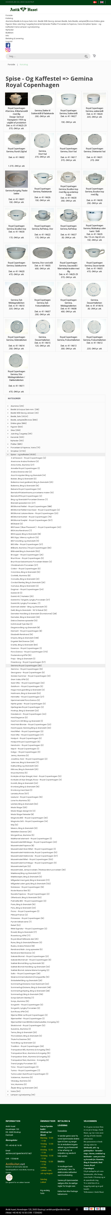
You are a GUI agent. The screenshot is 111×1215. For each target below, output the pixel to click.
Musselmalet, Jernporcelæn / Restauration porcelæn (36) (38, 869)
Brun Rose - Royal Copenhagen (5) (27, 558)
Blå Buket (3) (17, 523)
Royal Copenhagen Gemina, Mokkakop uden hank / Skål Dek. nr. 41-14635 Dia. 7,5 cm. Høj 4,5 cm (94, 231)
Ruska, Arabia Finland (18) (23, 946)
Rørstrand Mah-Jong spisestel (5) (26, 949)
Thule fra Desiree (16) (21, 1039)
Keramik (38, 24)
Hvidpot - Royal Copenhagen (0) (26, 738)
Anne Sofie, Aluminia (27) (22, 464)
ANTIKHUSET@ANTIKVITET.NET (19, 1153)
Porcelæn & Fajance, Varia (70, 24)
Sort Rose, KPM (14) (20, 1011)
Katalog (9, 18)
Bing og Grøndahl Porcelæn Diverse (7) (29, 499)
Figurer (9, 24)
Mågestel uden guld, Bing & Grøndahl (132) (31, 883)
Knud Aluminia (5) (19, 772)
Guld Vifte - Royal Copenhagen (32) (28, 683)
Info (7, 35)
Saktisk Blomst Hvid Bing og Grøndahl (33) (30, 966)
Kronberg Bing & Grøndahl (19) (25, 786)
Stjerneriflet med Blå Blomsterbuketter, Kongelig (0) (35, 1022)
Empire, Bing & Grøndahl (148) (25, 638)
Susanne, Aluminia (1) (21, 1029)
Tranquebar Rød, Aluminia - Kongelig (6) (30, 1060)
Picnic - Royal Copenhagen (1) (25, 911)
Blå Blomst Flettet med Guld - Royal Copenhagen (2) (35, 510)
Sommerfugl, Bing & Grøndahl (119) (27, 994)
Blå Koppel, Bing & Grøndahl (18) (26, 534)
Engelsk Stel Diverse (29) (22, 641)
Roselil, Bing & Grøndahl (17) (24, 932)
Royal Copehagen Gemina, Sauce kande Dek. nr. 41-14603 (94, 266)
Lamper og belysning (29, 27)
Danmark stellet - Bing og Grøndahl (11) (29, 606)
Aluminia (10, 21)
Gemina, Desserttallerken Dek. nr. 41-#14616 (94, 303)
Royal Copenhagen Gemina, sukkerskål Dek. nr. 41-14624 (94, 111)
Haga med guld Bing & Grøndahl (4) (28, 689)
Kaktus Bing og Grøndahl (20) (24, 765)
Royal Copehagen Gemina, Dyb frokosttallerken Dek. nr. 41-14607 (43, 306)
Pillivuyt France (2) (19, 914)
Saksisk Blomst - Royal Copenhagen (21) (30, 956)
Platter (54, 24)
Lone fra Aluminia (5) (20, 800)
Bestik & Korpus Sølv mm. (26, 21)
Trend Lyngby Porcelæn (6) (23, 1063)
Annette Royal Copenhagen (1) (25, 468)
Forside (9, 15)
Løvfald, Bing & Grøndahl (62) (24, 804)
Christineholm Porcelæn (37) (24, 565)
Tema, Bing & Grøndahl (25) (24, 1032)
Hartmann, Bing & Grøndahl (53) (26, 693)
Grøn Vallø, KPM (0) (20, 679)
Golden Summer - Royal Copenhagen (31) (30, 676)
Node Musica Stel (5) (20, 890)
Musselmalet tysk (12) (21, 866)
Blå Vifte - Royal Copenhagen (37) (27, 544)
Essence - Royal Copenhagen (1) (26, 648)
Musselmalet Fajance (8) (22, 845)
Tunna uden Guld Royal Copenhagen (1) (29, 1074)
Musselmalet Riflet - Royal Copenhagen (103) (32, 859)
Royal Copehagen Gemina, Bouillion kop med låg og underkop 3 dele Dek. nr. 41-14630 (68, 192)
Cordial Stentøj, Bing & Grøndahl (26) (28, 582)
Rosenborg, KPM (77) (20, 935)
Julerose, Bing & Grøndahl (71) (25, 762)
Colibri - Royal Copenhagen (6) (25, 568)
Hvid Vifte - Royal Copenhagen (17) (27, 734)
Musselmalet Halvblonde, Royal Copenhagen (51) (34, 852)
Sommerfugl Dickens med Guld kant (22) (30, 984)
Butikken (9, 32)
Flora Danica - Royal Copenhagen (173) (29, 651)
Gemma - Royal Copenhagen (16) (27, 669)
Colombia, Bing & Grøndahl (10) (25, 572)
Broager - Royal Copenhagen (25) (27, 554)
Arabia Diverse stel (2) (21, 471)
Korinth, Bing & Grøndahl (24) (24, 783)
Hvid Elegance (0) (19, 717)
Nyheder (46, 24)
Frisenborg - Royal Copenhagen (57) (28, 662)
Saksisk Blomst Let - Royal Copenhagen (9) (31, 959)
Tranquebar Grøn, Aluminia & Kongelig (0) (30, 1056)
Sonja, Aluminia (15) (20, 1001)
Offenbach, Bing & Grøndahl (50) (26, 897)
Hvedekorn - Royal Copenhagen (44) (28, 714)
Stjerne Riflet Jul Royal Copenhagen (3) (29, 1015)
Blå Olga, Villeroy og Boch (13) (25, 537)
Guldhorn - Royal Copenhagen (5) (27, 686)
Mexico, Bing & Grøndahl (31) (24, 828)
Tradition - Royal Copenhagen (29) (27, 1046)
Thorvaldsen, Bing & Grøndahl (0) (26, 1035)
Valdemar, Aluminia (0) (22, 1077)
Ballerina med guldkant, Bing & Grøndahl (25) (32, 482)
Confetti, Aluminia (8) (20, 575)
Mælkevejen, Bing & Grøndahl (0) (26, 876)
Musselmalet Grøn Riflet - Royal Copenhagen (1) (33, 849)
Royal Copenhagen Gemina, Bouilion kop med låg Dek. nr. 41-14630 (94, 194)
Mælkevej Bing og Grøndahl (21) (26, 873)
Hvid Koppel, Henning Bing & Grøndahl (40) (31, 728)
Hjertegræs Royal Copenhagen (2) (27, 707)
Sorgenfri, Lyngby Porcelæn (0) (25, 1008)
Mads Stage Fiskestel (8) (22, 814)
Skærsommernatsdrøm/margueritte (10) (30, 977)
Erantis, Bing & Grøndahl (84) (24, 644)
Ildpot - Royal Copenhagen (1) (25, 748)
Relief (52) (16, 925)
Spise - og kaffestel (20, 454)
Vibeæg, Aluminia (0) (21, 1081)
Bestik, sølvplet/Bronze (83, 21)
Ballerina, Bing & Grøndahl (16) (25, 485)
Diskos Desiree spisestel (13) (24, 620)
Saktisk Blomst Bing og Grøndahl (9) (27, 963)
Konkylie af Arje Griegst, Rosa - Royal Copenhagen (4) (36, 779)
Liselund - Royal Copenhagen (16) (26, 797)
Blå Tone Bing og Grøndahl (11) (25, 541)
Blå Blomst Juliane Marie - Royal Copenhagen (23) (34, 513)
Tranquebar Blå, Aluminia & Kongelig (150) (30, 1049)
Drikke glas (99, 21)
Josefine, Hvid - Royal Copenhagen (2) (29, 759)
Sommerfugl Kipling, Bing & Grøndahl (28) (30, 990)
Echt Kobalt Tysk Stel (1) (21, 624)
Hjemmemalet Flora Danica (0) (25, 700)
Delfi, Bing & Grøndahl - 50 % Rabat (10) (29, 610)
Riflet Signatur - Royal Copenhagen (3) (29, 928)
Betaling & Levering (15, 38)
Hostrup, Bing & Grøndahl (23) (25, 710)
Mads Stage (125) (19, 807)
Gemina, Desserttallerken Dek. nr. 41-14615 (42, 340)
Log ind (9, 41)
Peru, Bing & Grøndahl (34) (23, 907)
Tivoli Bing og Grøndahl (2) (23, 1042)
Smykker (87, 24)
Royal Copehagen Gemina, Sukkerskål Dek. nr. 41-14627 (68, 113)
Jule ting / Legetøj (25, 24)
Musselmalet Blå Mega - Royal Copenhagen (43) (34, 842)
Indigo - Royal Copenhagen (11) (25, 752)
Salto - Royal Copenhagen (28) (25, 973)
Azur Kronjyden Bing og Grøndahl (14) (28, 475)
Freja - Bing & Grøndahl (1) (23, 658)
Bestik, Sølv (67, 21)
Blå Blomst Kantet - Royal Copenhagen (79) (31, 516)
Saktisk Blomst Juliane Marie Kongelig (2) (30, 970)
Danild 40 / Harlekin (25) (22, 596)
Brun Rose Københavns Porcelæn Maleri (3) (31, 561)
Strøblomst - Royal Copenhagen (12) (28, 1025)
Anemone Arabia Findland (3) (25, 461)
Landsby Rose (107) (20, 793)
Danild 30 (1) (16, 592)
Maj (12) (14, 824)
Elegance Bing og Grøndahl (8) (25, 627)
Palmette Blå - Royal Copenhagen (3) (28, 901)
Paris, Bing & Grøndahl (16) (23, 904)
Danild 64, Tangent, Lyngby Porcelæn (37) (30, 599)
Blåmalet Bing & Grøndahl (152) (25, 551)
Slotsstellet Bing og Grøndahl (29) (26, 980)
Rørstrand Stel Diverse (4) (23, 953)
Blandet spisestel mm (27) (23, 503)
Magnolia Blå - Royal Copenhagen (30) (29, 817)
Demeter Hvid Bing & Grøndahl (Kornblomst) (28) (34, 613)
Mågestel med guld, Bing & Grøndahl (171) (30, 880)
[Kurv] (94, 55)
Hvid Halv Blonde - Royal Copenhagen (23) (31, 724)
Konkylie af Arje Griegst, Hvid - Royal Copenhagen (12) (36, 776)
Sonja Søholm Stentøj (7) (22, 997)
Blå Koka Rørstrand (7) (21, 530)
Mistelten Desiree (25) (21, 831)
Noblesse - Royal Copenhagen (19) (27, 887)
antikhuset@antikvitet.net (58, 1209)
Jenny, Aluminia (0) (20, 755)
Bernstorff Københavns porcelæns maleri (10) (32, 492)
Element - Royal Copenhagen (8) (26, 631)
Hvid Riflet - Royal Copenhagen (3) (27, 731)
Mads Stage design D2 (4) (23, 811)
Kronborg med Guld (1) (21, 790)
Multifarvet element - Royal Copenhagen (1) (31, 838)
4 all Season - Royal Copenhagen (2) (28, 458)
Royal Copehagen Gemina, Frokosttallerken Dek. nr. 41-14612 (94, 340)
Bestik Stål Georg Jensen (49, 21)
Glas (15, 24)
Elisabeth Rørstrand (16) (22, 634)
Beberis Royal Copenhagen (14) (26, 489)
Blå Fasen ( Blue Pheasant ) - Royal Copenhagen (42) (36, 527)
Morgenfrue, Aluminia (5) (22, 835)
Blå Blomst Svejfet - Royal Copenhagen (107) (31, 520)
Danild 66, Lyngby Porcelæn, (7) (25, 603)
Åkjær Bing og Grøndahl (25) (24, 1087)
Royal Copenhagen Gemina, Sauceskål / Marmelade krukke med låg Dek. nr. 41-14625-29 (68, 268)
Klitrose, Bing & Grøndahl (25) (24, 769)
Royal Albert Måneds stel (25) (24, 939)
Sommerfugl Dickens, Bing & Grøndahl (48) (31, 987)
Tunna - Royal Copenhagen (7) (25, 1070)
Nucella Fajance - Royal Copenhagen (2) (30, 894)
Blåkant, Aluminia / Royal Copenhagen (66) (31, 547)
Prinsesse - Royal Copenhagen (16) (27, 918)
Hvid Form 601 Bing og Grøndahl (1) (27, 721)
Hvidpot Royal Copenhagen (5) (25, 741)
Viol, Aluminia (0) (19, 1084)
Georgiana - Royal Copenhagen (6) (28, 672)
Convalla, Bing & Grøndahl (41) (25, 579)
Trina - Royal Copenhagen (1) (24, 1067)
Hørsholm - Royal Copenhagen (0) (27, 745)
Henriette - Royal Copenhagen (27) (27, 696)
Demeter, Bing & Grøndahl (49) (25, 617)
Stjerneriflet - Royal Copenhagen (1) (28, 1018)
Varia (16, 27)
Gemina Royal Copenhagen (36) (26, 665)
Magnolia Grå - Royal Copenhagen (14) (29, 821)
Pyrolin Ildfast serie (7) (21, 921)
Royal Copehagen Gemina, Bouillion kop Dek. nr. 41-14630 (16, 229)
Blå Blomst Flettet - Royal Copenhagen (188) (31, 506)
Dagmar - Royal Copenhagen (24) (27, 589)
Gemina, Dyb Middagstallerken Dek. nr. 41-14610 (16, 303)
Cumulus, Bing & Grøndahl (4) (25, 586)
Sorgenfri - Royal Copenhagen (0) (27, 1004)
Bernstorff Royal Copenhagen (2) (26, 496)
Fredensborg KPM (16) (21, 655)
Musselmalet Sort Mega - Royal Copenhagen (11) (34, 862)
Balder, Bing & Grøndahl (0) (23, 478)
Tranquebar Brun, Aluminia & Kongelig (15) (30, 1053)
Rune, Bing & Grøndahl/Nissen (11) (26, 942)
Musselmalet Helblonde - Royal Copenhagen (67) (34, 856)
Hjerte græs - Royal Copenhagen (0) (28, 703)
